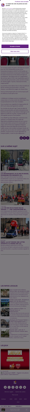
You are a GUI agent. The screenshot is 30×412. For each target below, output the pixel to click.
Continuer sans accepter (22, 1)
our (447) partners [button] (9, 8)
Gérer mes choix (15, 51)
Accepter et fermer (15, 46)
